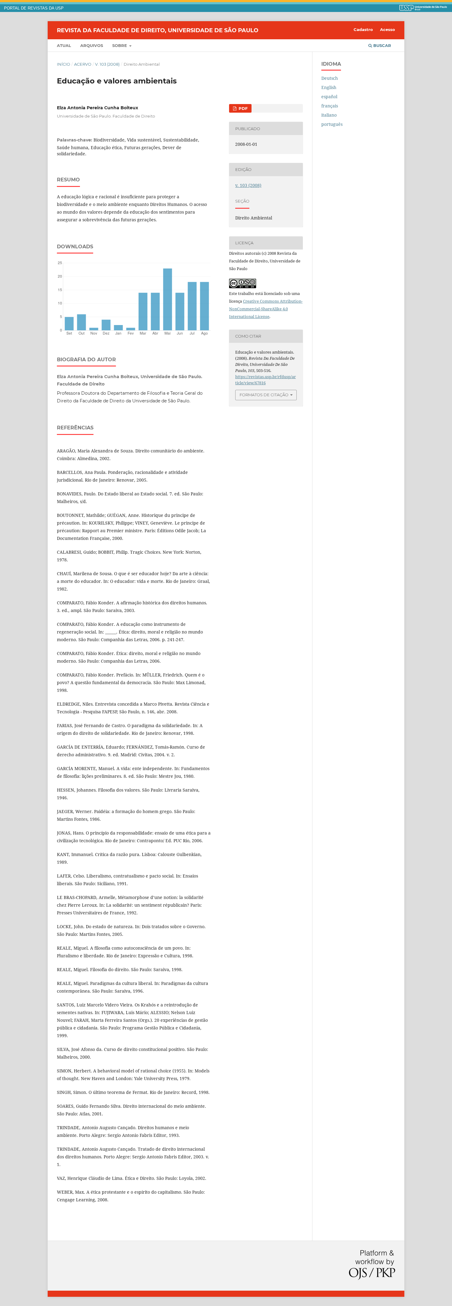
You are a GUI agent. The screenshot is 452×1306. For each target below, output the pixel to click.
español (329, 96)
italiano (329, 115)
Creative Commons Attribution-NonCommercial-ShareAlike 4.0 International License (266, 308)
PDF (242, 108)
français (329, 106)
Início (63, 64)
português (332, 124)
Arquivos (91, 45)
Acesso (387, 29)
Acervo (82, 64)
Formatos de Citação (264, 394)
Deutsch (329, 78)
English (328, 87)
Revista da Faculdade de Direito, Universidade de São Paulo (157, 30)
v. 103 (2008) (107, 64)
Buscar (381, 45)
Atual (64, 45)
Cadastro (363, 29)
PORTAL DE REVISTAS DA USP (34, 8)
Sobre (120, 45)
